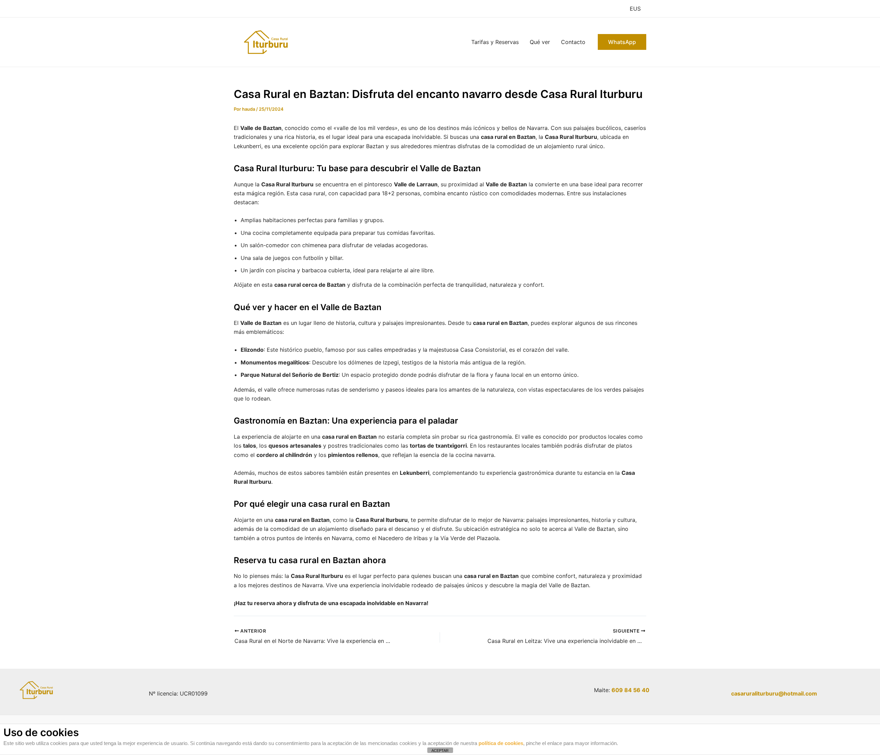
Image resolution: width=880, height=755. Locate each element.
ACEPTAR (440, 750)
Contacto (573, 42)
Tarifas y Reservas (495, 42)
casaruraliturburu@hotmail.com (774, 693)
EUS (635, 8)
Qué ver (540, 42)
